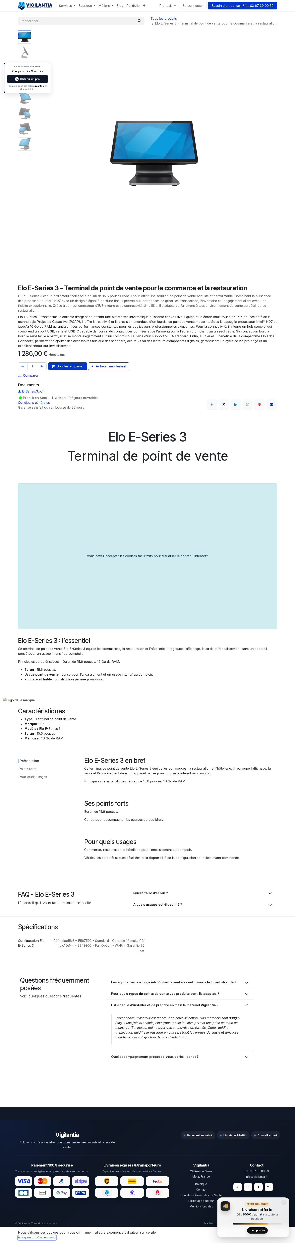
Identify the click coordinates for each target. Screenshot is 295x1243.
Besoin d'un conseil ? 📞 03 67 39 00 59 (243, 6)
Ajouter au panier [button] (70, 366)
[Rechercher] (139, 21)
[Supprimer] (22, 366)
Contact (201, 1189)
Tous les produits (164, 18)
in (248, 1187)
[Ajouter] (42, 366)
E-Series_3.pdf (32, 391)
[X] (224, 404)
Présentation (29, 761)
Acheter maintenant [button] (110, 366)
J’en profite (257, 1230)
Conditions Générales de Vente (201, 1195)
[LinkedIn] (236, 404)
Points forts (27, 769)
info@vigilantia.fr (257, 1176)
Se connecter (192, 6)
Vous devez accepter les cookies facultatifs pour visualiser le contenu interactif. (147, 556)
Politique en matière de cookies (37, 1237)
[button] (43, 153)
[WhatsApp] (247, 404)
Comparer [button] (31, 375)
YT (269, 1187)
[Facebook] (212, 404)
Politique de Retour (201, 1200)
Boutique (201, 1184)
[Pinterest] (259, 404)
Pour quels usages (33, 777)
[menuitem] (67, 6)
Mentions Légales (201, 1206)
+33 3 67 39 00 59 (256, 1171)
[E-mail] (271, 404)
